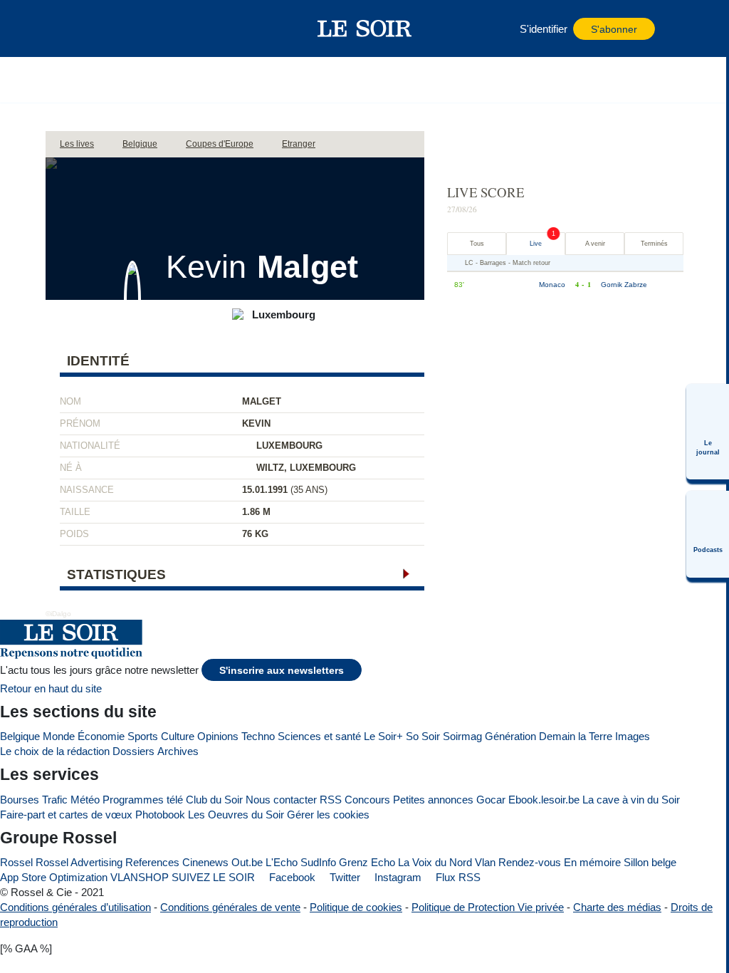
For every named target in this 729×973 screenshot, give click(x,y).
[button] (92, 28)
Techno (258, 736)
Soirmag (462, 736)
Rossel (16, 862)
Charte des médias (617, 907)
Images (632, 736)
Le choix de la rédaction (55, 751)
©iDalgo (58, 614)
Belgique (20, 736)
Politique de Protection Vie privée (487, 907)
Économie (101, 736)
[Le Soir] (365, 28)
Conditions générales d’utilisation (75, 907)
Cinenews (205, 862)
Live (536, 243)
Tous (477, 243)
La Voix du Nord (435, 862)
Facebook (290, 877)
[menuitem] (707, 431)
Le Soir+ (383, 736)
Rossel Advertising (79, 862)
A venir (595, 243)
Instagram (396, 877)
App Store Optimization (53, 877)
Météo (85, 800)
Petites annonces (433, 800)
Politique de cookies (356, 907)
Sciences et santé (319, 736)
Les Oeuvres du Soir (236, 814)
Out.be (247, 862)
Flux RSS (457, 877)
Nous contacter (281, 800)
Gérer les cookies (328, 814)
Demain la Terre (575, 736)
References (152, 862)
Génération (510, 736)
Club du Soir (214, 800)
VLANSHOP (139, 877)
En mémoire (592, 862)
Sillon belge (650, 862)
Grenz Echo (367, 862)
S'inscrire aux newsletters (281, 670)
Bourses (19, 800)
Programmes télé (143, 800)
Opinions (217, 736)
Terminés (654, 243)
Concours (367, 800)
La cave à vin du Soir (631, 800)
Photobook (160, 814)
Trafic (55, 800)
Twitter (343, 877)
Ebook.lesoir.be (543, 800)
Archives (178, 751)
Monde (59, 736)
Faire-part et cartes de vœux (66, 814)
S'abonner (614, 29)
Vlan (485, 862)
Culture (177, 736)
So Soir (423, 736)
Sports (142, 736)
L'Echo (282, 862)
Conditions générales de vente (230, 907)
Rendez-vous (529, 862)
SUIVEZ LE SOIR (213, 877)
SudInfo (318, 862)
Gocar (490, 800)
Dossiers (133, 751)
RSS (331, 800)
